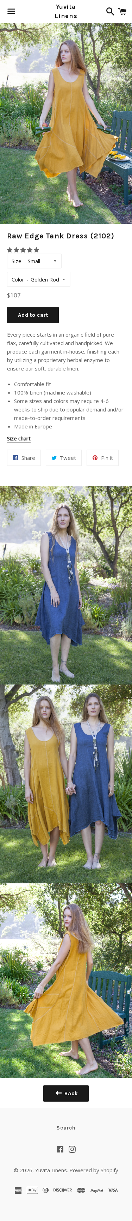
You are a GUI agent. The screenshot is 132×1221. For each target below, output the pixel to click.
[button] (23, 249)
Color (18, 279)
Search (66, 1128)
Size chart (19, 438)
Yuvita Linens (66, 11)
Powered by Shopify (93, 1170)
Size (16, 261)
